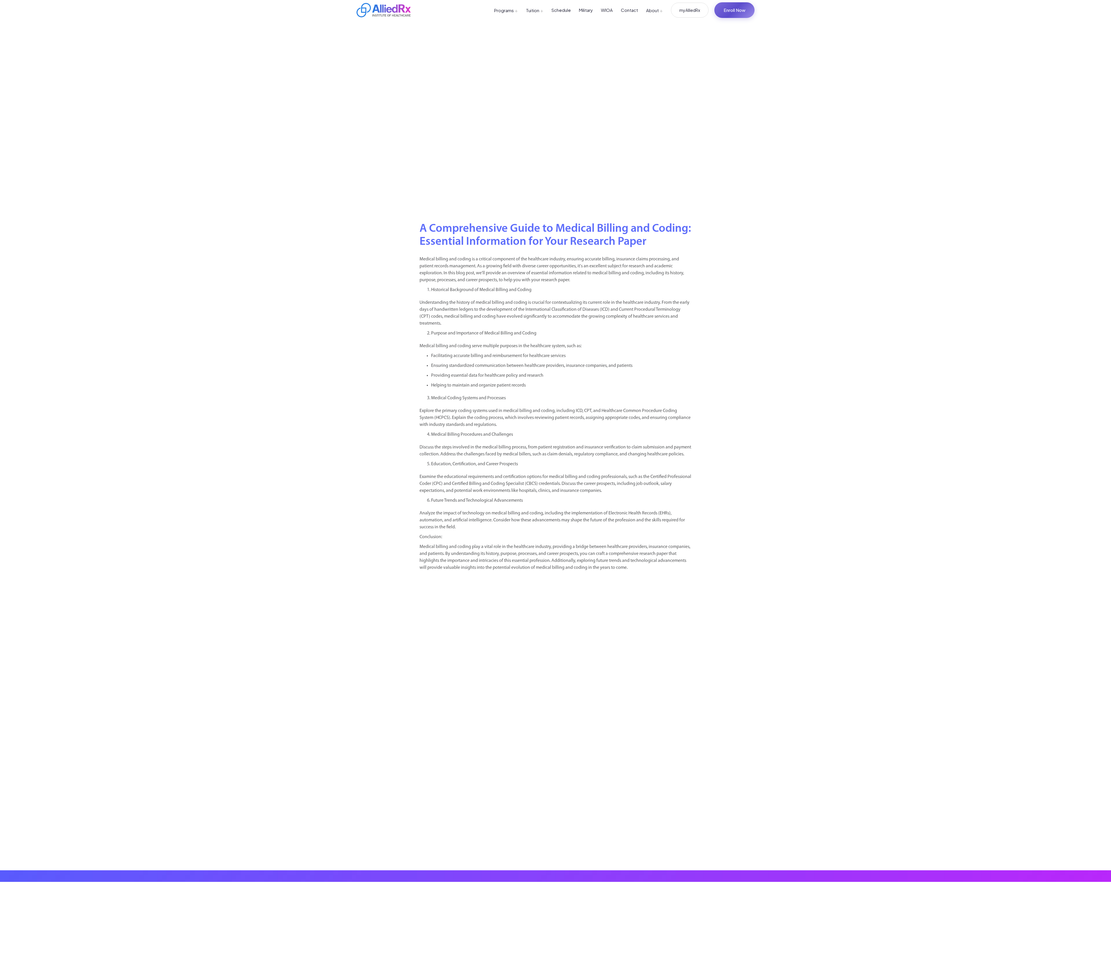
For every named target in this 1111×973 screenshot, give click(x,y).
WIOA (607, 10)
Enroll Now (734, 10)
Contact (629, 10)
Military (586, 10)
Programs (506, 10)
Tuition (534, 10)
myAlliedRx (689, 10)
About (654, 10)
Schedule (561, 10)
